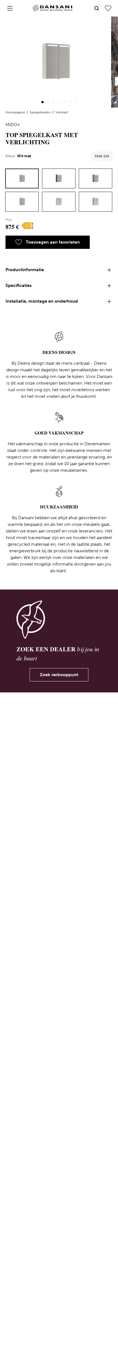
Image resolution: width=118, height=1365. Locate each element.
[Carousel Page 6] (70, 102)
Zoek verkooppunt (59, 674)
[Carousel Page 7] (75, 102)
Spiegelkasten (40, 112)
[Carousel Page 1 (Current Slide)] (42, 102)
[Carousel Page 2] (48, 102)
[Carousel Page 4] (59, 102)
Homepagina (15, 112)
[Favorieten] (108, 8)
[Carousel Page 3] (53, 102)
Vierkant (61, 112)
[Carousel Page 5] (64, 102)
